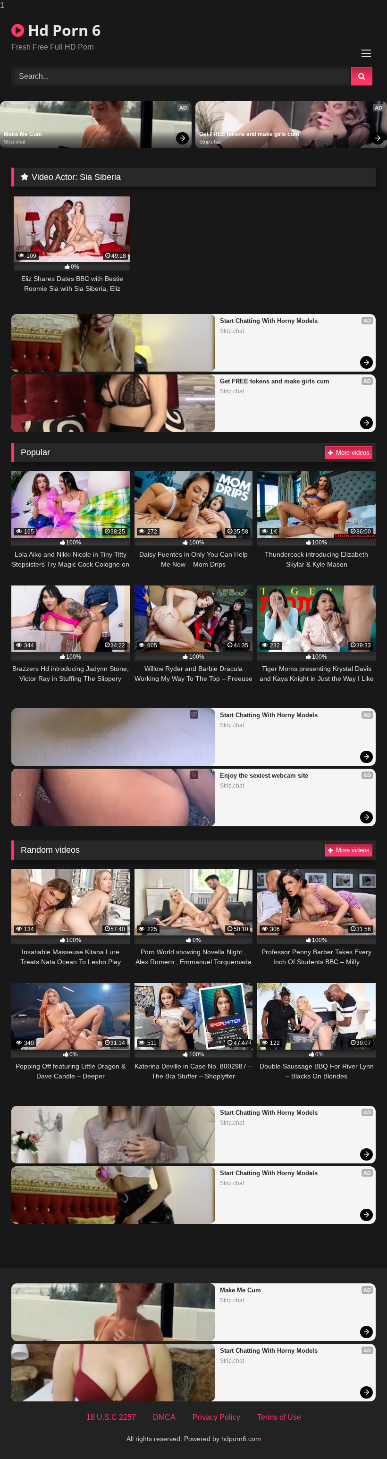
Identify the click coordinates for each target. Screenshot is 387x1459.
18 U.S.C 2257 (111, 1417)
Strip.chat (14, 141)
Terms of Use (279, 1417)
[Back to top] (357, 1432)
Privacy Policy (216, 1417)
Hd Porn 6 (62, 30)
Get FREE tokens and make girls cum (249, 134)
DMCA (164, 1417)
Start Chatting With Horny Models (269, 320)
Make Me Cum (23, 134)
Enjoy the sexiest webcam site (264, 775)
